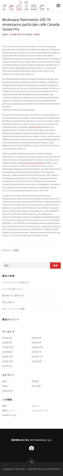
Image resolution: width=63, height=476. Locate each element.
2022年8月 (7, 351)
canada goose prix (36, 127)
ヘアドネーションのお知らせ (15, 282)
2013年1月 (7, 366)
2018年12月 (7, 356)
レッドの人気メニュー (12, 288)
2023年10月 (7, 347)
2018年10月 (7, 361)
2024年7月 (36, 342)
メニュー (58, 5)
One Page (36, 385)
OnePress (32, 469)
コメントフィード (40, 410)
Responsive (7, 390)
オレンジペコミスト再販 (13, 308)
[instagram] (31, 448)
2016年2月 (36, 361)
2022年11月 (37, 347)
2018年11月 (37, 356)
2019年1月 (36, 351)
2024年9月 (7, 342)
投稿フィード (8, 410)
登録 (4, 405)
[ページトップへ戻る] (31, 462)
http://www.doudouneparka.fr (32, 163)
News (16, 250)
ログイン (36, 405)
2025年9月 (36, 337)
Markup (35, 381)
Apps (4, 381)
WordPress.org (9, 415)
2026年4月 (7, 337)
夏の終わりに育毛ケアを (13, 295)
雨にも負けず (8, 302)
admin (36, 34)
